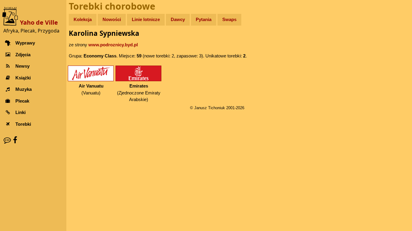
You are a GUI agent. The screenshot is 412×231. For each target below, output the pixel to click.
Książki (23, 77)
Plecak (22, 100)
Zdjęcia (22, 54)
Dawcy (178, 19)
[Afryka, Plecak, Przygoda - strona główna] (11, 15)
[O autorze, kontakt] (7, 140)
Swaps (229, 19)
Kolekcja (83, 19)
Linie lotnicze (146, 19)
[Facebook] (15, 140)
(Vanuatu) (91, 89)
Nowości (112, 19)
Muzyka (23, 89)
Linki (20, 112)
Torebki (23, 124)
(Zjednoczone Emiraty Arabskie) (138, 92)
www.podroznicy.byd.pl (113, 44)
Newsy (22, 66)
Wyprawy (25, 42)
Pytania (203, 19)
